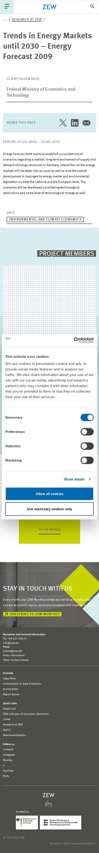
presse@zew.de (12, 651)
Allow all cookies (49, 494)
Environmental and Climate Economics (45, 219)
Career (7, 719)
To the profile (50, 529)
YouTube (8, 770)
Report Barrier (11, 694)
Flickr (6, 776)
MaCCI (7, 730)
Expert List (9, 708)
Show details (74, 479)
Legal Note (9, 678)
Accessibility (10, 689)
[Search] (92, 6)
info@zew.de (11, 643)
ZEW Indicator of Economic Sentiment (26, 714)
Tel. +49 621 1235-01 (15, 638)
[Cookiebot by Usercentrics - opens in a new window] (73, 340)
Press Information (14, 655)
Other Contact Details (16, 660)
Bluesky (7, 760)
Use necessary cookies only (49, 509)
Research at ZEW (27, 19)
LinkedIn (8, 749)
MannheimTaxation (14, 735)
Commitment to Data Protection (22, 684)
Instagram (9, 755)
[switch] (87, 431)
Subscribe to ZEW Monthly (35, 614)
